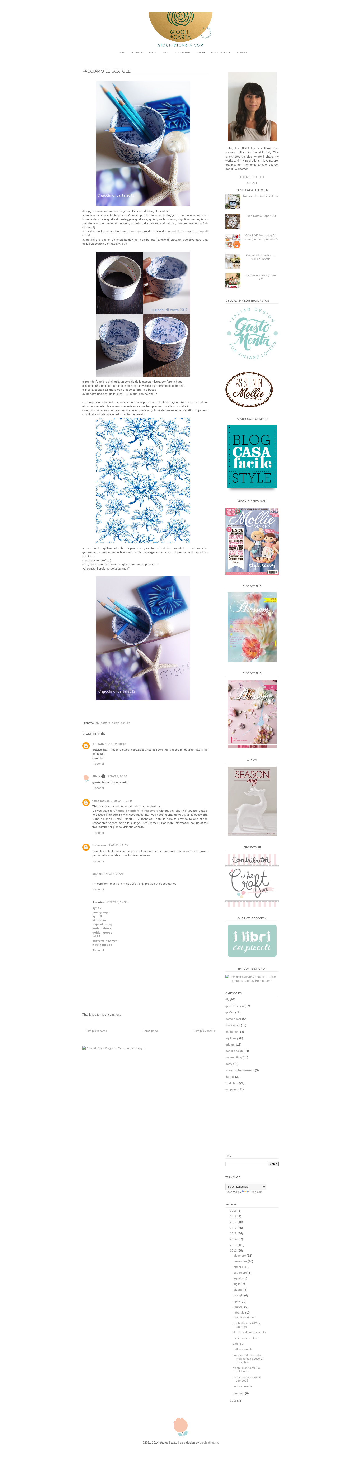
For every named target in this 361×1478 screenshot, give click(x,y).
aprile (238, 1301)
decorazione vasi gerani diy (260, 276)
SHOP (166, 53)
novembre (241, 1261)
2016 (234, 1227)
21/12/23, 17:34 (117, 902)
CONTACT (242, 53)
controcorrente (242, 1386)
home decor (233, 1019)
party (228, 1063)
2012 (234, 1250)
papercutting (233, 1057)
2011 (233, 1400)
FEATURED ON (182, 53)
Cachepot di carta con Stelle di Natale (260, 257)
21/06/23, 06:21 (113, 873)
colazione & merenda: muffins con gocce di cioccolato (248, 1358)
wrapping (231, 1089)
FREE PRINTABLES (221, 53)
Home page (150, 1030)
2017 (234, 1222)
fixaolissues (101, 800)
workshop (231, 1083)
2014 (234, 1239)
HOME (122, 53)
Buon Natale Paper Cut (260, 215)
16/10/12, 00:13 (115, 744)
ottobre (239, 1266)
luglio (237, 1284)
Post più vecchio (204, 1030)
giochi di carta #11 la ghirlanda (246, 1369)
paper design (234, 1050)
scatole (125, 722)
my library (231, 1038)
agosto (238, 1278)
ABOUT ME (137, 53)
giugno (238, 1289)
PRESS (152, 53)
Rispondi (98, 763)
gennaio (239, 1393)
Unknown (99, 845)
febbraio (239, 1312)
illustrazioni (232, 1025)
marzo (238, 1306)
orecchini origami (244, 1317)
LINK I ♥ (201, 53)
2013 (234, 1245)
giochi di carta (234, 1006)
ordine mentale (243, 1349)
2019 (234, 1210)
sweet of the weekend (239, 1070)
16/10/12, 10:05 (116, 776)
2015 (234, 1233)
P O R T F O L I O (252, 177)
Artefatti (98, 744)
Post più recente (96, 1030)
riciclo (115, 722)
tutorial (229, 1076)
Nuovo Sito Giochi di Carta (260, 196)
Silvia (96, 776)
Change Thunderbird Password (135, 810)
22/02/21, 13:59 (121, 800)
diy (97, 722)
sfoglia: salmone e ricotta (249, 1332)
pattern (105, 722)
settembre (241, 1272)
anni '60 (238, 1343)
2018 (234, 1216)
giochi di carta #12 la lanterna (246, 1324)
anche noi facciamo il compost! (247, 1378)
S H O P (252, 183)
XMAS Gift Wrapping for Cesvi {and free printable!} (260, 237)
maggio (239, 1295)
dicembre (240, 1255)
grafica (229, 1012)
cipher (96, 873)
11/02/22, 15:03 (117, 845)
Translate (256, 1192)
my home (231, 1031)
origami (230, 1044)
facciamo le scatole (245, 1338)
